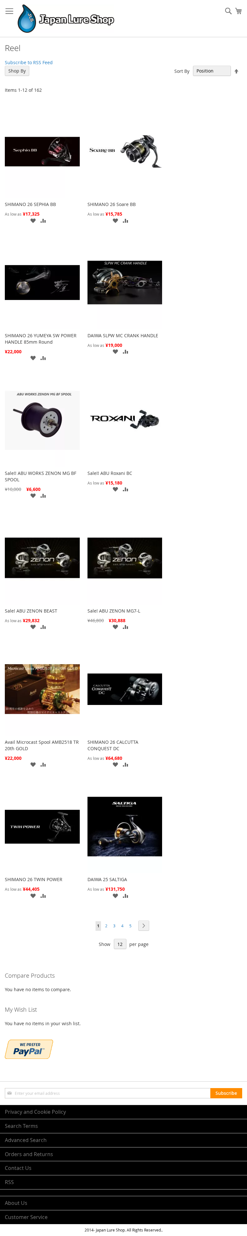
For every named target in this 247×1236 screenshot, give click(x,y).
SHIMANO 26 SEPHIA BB (30, 204)
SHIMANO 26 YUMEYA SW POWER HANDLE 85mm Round (41, 338)
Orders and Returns (29, 1154)
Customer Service (26, 1217)
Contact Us (18, 1168)
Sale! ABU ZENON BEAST (31, 611)
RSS (9, 1182)
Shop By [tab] (17, 71)
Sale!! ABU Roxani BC (109, 473)
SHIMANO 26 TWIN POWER (33, 879)
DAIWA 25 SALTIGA (107, 879)
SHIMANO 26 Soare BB (111, 204)
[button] (33, 220)
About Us (16, 1202)
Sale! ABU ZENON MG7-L (113, 611)
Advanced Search (26, 1140)
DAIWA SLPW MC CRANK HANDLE (122, 335)
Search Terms (21, 1125)
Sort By (181, 71)
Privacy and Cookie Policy (35, 1111)
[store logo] (66, 18)
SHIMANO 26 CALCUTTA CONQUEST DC (112, 745)
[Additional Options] (29, 1057)
